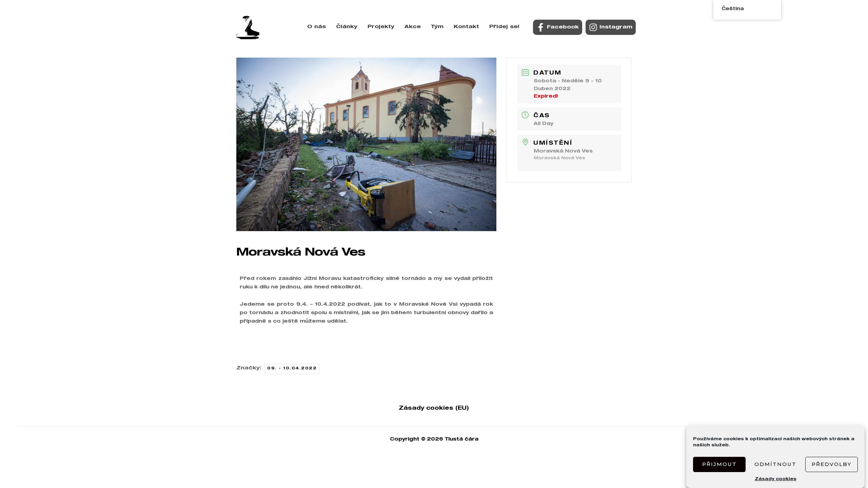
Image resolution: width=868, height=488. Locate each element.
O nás (316, 26)
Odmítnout (775, 464)
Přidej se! (504, 26)
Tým (437, 26)
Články (346, 26)
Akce (413, 26)
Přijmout (719, 464)
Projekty (381, 26)
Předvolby (831, 464)
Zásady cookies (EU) (434, 408)
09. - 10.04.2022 (292, 368)
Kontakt (466, 26)
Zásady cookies (775, 479)
